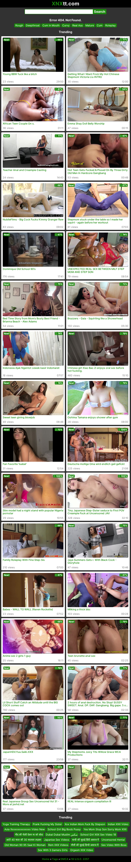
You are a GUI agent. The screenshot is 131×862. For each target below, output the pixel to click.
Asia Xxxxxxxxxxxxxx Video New (24, 829)
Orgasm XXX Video (81, 850)
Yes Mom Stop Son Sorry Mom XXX (105, 829)
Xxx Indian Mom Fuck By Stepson (85, 824)
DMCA (64, 859)
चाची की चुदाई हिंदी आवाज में (85, 839)
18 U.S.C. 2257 (80, 859)
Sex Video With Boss (113, 844)
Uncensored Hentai (113, 839)
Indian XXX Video (118, 824)
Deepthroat (33, 25)
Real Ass (77, 25)
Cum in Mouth (50, 25)
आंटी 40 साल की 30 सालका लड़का (23, 839)
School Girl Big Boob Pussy (64, 829)
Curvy (65, 25)
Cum (99, 25)
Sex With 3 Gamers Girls (52, 850)
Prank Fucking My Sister (47, 824)
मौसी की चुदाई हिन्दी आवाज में (84, 844)
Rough (19, 25)
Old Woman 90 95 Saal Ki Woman (25, 844)
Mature (89, 25)
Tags (55, 859)
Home (46, 859)
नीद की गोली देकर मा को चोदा (29, 834)
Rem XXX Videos (58, 844)
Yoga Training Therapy (16, 824)
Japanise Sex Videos (56, 839)
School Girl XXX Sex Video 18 (98, 834)
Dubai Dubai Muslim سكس (61, 834)
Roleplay (110, 25)
